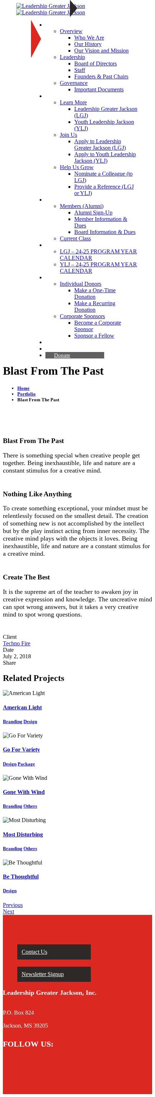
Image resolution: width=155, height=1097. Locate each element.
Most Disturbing (23, 834)
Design (30, 721)
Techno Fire (16, 643)
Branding (12, 721)
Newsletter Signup (43, 974)
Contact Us (34, 952)
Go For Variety (21, 749)
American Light (22, 707)
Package (26, 764)
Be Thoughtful (21, 876)
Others (30, 806)
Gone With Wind (24, 792)
